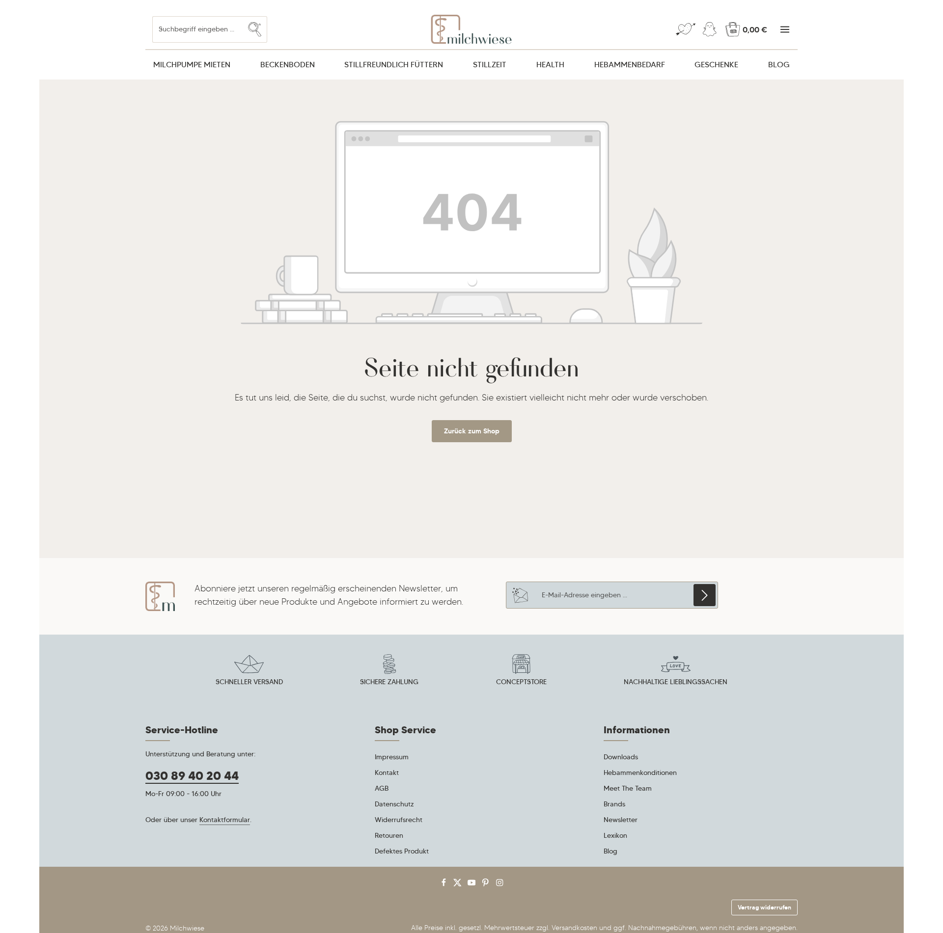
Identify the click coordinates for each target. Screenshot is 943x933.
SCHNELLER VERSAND (249, 681)
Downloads (621, 756)
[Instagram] (500, 884)
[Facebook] (445, 884)
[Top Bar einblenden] (785, 30)
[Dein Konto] (709, 30)
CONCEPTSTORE (521, 681)
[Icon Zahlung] (389, 671)
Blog (610, 851)
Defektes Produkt (402, 851)
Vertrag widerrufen (764, 907)
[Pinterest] (486, 884)
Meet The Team (628, 788)
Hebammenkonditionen (640, 772)
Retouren (389, 835)
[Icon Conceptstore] (521, 671)
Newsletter (621, 819)
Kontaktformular (224, 819)
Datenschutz (394, 804)
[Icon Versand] (249, 671)
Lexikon (615, 835)
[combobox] (197, 29)
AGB (381, 788)
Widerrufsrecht (398, 819)
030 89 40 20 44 (192, 776)
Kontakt (387, 772)
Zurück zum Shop (471, 431)
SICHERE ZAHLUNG (389, 681)
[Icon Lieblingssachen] (676, 671)
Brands (614, 804)
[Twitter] (458, 884)
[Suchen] (255, 29)
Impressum (392, 756)
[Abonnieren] (704, 595)
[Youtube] (473, 884)
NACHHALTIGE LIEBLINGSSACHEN (675, 681)
